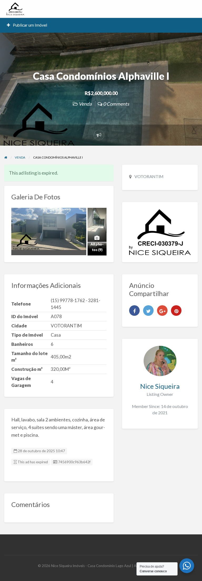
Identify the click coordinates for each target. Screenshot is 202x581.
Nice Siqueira (160, 386)
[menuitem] (27, 25)
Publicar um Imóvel (29, 25)
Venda (85, 104)
